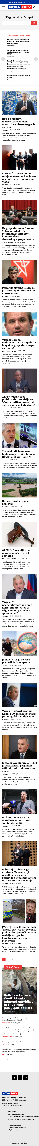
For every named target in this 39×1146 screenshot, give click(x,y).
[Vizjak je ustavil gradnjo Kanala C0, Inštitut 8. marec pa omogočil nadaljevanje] (19, 695)
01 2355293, (20, 1116)
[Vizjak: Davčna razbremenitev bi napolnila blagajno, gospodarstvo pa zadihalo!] (19, 324)
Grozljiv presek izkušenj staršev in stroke (18, 76)
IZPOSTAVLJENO (7, 1037)
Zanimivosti (6, 1023)
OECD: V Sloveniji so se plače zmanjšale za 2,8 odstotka (16, 552)
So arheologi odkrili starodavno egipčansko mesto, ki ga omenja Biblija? (17, 52)
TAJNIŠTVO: (12, 1116)
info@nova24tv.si (18, 1114)
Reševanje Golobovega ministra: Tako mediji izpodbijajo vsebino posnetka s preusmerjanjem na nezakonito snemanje (19, 875)
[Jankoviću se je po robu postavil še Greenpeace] (19, 643)
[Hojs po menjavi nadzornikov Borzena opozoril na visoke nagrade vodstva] (19, 103)
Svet (3, 1054)
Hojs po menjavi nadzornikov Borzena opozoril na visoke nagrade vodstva (18, 123)
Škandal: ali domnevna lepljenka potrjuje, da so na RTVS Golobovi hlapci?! (18, 454)
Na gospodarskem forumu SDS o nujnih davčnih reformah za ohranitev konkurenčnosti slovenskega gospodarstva (18, 233)
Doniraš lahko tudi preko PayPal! (19, 2)
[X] (20, 1077)
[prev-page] (3, 59)
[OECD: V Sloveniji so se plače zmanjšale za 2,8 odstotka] (19, 534)
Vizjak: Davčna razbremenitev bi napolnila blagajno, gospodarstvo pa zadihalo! (19, 344)
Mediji (4, 460)
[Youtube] (25, 1077)
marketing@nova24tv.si (25, 1119)
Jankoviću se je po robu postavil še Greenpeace (16, 661)
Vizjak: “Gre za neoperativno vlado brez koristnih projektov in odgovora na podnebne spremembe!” (17, 607)
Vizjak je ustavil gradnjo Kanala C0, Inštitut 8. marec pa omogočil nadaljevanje (19, 713)
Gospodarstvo (7, 242)
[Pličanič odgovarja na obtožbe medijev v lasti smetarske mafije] (19, 801)
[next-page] (36, 59)
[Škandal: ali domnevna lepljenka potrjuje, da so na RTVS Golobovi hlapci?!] (19, 435)
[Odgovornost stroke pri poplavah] (19, 485)
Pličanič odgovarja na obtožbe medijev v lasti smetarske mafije (16, 820)
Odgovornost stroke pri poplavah (16, 502)
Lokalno (5, 665)
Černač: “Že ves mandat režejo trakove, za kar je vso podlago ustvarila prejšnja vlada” (19, 177)
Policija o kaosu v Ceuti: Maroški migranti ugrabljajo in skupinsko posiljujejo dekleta (18, 41)
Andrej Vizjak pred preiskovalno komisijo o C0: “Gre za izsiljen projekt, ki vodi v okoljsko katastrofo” (19, 401)
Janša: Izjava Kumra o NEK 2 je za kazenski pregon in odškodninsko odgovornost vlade (19, 767)
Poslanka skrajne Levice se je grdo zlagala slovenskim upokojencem (18, 290)
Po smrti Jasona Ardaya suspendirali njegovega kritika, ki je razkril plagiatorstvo (19, 1051)
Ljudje (4, 1044)
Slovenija (5, 408)
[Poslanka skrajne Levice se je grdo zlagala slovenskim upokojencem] (19, 272)
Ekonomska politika (9, 351)
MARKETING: (12, 1119)
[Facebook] (14, 1077)
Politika (5, 130)
